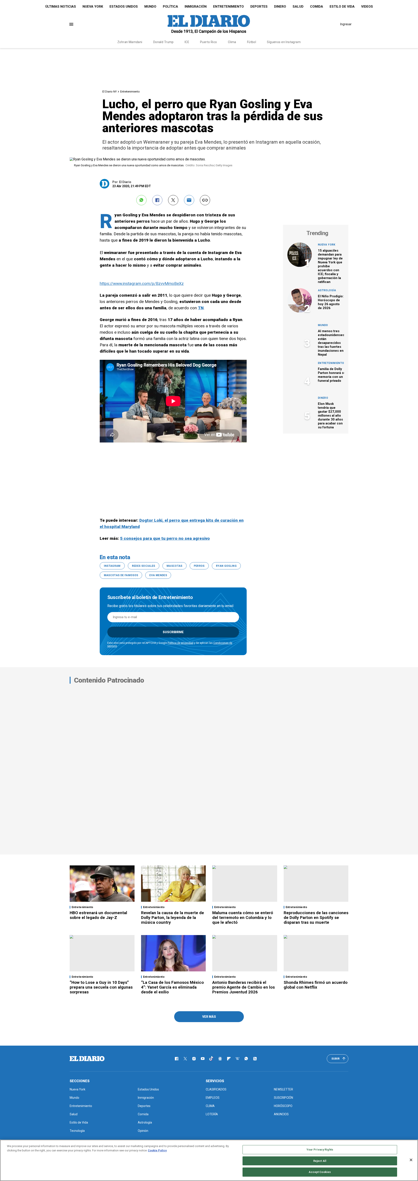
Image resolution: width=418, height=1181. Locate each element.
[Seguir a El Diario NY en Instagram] (194, 1058)
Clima (232, 42)
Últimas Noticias (60, 6)
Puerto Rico (208, 42)
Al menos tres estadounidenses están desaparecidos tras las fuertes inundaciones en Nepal (331, 343)
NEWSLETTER (283, 1089)
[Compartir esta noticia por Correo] (189, 200)
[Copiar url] (205, 200)
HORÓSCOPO (283, 1106)
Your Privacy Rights (320, 1149)
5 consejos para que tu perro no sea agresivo (165, 538)
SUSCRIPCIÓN (283, 1097)
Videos (367, 6)
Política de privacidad (180, 642)
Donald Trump (163, 42)
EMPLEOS (212, 1097)
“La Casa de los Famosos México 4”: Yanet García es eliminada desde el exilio (172, 987)
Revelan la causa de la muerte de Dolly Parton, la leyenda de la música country (172, 917)
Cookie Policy (157, 1150)
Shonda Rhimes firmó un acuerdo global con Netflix (315, 985)
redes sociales (143, 565)
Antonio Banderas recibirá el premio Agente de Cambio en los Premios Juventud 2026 (243, 987)
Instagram (112, 565)
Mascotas (174, 565)
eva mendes (158, 575)
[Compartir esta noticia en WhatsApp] (141, 200)
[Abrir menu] (71, 24)
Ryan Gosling (226, 565)
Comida (316, 6)
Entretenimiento (228, 6)
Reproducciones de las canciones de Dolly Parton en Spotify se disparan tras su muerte (316, 917)
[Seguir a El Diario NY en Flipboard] (228, 1058)
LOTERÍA (212, 1114)
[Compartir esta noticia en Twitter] (173, 200)
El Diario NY (109, 91)
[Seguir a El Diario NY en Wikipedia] (237, 1058)
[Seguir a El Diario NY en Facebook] (176, 1058)
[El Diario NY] (209, 24)
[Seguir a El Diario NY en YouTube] (202, 1058)
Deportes (259, 6)
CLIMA (210, 1106)
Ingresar (346, 24)
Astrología (327, 290)
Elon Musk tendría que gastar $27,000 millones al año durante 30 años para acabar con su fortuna (330, 415)
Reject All (319, 1160)
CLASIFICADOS (216, 1089)
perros (199, 565)
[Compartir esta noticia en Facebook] (157, 200)
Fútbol (251, 42)
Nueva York (93, 6)
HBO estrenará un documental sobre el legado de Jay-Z (98, 915)
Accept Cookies (320, 1172)
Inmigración (196, 6)
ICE (187, 42)
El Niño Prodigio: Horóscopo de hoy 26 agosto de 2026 (331, 302)
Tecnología (77, 1130)
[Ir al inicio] (87, 1058)
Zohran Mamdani (129, 42)
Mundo (150, 6)
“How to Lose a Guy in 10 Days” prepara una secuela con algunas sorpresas (101, 987)
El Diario (125, 182)
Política (170, 6)
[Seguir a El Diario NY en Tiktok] (211, 1058)
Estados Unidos (124, 6)
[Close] (411, 1160)
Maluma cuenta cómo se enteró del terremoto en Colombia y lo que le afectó (242, 917)
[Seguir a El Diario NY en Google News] (220, 1058)
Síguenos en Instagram (284, 42)
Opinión (143, 1130)
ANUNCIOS (281, 1114)
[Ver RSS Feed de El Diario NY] (255, 1058)
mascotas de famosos (121, 575)
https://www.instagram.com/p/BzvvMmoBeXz (142, 283)
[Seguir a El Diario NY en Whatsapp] (246, 1058)
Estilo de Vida (342, 6)
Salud (298, 6)
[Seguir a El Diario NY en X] (185, 1058)
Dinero (280, 6)
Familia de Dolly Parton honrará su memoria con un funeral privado (332, 375)
